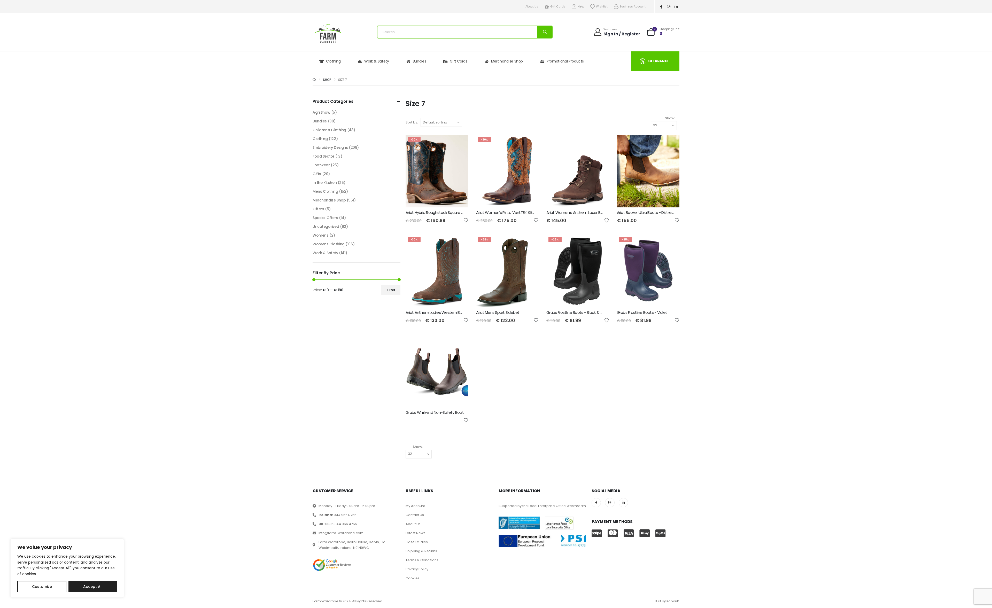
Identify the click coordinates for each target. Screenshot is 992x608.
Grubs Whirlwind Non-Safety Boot (435, 412)
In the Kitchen (325, 182)
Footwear (321, 165)
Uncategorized (326, 226)
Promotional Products (565, 61)
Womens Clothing (329, 244)
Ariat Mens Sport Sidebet (498, 312)
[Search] (544, 32)
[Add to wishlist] (466, 220)
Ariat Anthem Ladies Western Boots (437, 312)
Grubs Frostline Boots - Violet (642, 312)
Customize (42, 586)
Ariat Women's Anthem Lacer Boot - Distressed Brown (593, 212)
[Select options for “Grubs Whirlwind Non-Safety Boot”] (459, 343)
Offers (318, 209)
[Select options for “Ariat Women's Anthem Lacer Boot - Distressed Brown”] (600, 143)
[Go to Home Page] (314, 79)
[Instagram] (669, 6)
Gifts (317, 173)
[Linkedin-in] (676, 6)
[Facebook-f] (661, 6)
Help (581, 6)
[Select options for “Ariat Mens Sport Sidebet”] (530, 243)
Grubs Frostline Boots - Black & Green (578, 312)
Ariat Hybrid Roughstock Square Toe (437, 212)
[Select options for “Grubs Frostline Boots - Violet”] (671, 243)
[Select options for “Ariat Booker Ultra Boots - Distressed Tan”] (671, 143)
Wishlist (602, 6)
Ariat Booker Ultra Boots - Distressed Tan (652, 212)
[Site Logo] (328, 33)
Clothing (333, 61)
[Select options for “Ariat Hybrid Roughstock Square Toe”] (459, 143)
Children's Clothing (329, 129)
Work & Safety (376, 61)
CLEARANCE (658, 61)
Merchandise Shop (507, 61)
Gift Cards (557, 6)
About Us (531, 6)
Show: (670, 118)
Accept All (93, 586)
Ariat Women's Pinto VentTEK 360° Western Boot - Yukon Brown (531, 212)
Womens (320, 235)
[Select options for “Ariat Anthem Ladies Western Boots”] (459, 243)
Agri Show (321, 112)
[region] (67, 568)
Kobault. (673, 601)
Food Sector (323, 156)
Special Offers (325, 217)
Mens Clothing (325, 191)
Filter (391, 290)
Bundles (419, 61)
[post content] (437, 171)
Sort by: (412, 122)
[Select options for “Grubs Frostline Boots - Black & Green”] (600, 243)
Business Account (633, 6)
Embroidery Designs (330, 147)
